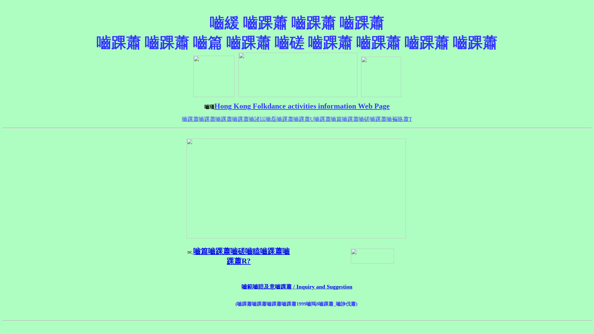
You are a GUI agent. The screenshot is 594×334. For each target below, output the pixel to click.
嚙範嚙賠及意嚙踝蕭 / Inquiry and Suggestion (297, 287)
